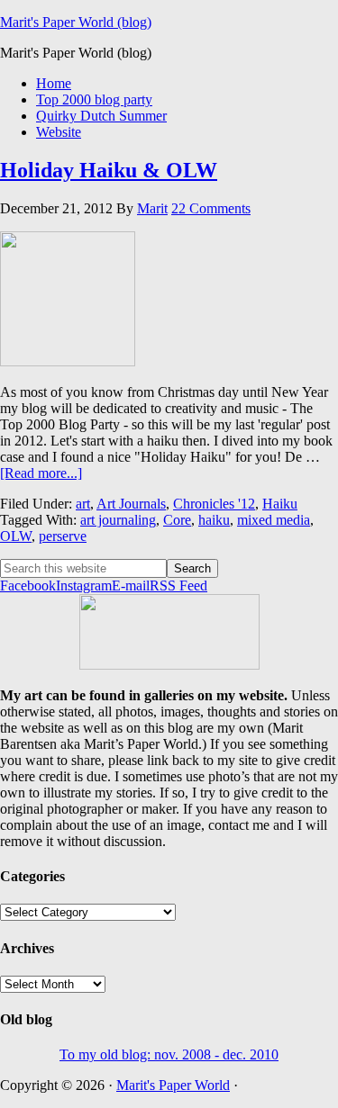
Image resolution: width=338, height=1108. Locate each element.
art (83, 503)
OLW (16, 536)
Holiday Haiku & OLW (108, 170)
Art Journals (131, 503)
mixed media (273, 519)
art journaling (118, 519)
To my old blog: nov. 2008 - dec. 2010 (169, 1054)
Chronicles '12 (214, 503)
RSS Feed (178, 585)
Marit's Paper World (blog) (75, 22)
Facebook (28, 585)
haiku (214, 519)
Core (177, 519)
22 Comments (211, 208)
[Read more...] (41, 473)
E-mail (131, 585)
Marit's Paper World (173, 1085)
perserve (63, 536)
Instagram (84, 585)
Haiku (279, 503)
